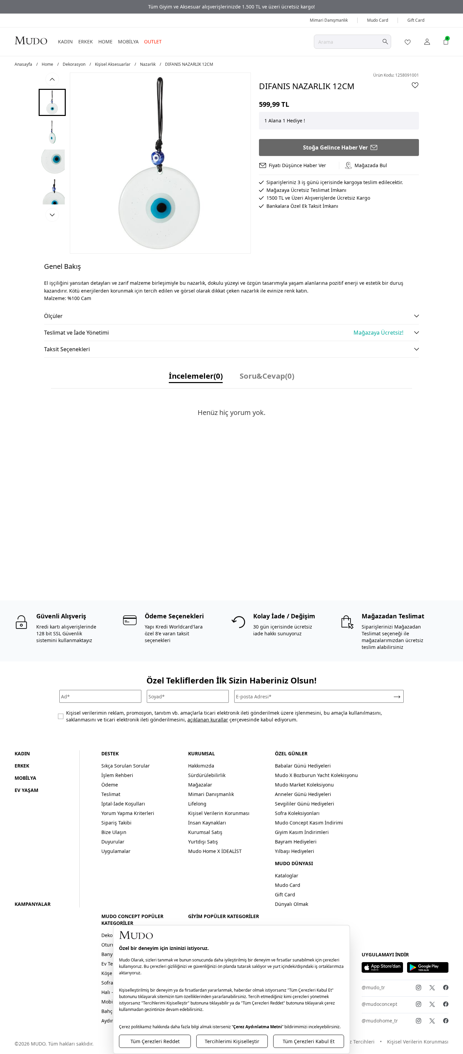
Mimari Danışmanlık (329, 20)
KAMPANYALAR (33, 904)
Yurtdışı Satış (203, 841)
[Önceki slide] (52, 79)
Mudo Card (377, 20)
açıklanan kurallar (207, 719)
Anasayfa (23, 64)
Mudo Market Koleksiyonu (304, 784)
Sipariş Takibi (116, 822)
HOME (105, 41)
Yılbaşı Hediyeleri (294, 851)
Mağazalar (200, 784)
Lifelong (197, 803)
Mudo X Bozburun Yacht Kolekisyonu (316, 775)
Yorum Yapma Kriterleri (127, 813)
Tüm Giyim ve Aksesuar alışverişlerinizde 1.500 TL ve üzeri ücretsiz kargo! (231, 6)
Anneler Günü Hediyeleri (303, 794)
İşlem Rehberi (117, 775)
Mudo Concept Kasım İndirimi (309, 822)
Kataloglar (286, 875)
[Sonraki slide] (52, 215)
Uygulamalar (115, 851)
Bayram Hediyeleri (296, 841)
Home (47, 64)
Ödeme (109, 784)
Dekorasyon (74, 64)
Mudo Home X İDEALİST (215, 851)
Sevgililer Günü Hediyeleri (304, 803)
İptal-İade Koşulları (123, 803)
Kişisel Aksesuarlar (112, 64)
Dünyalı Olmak (291, 904)
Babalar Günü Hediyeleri (303, 765)
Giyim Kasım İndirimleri (302, 832)
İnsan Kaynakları (207, 822)
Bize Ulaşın (113, 832)
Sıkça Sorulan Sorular (125, 765)
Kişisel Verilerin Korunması (218, 813)
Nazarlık (148, 64)
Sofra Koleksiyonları (297, 813)
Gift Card (415, 20)
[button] (52, 102)
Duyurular (112, 841)
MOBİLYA (128, 41)
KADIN (65, 41)
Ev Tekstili (112, 963)
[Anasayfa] (31, 40)
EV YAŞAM (26, 790)
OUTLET (153, 41)
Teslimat (110, 794)
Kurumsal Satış (205, 832)
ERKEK (85, 41)
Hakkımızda (201, 765)
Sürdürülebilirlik (206, 775)
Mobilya (110, 1001)
